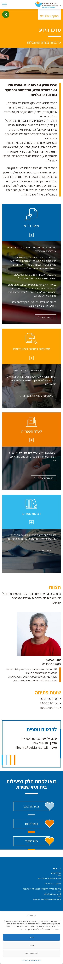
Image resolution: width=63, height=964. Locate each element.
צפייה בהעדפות (31, 953)
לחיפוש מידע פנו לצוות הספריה (38, 395)
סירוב (31, 945)
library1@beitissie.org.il (31, 747)
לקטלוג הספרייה (45, 478)
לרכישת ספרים (46, 550)
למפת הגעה (56, 873)
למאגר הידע (47, 317)
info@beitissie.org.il (52, 894)
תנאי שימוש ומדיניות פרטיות (31, 960)
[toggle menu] (4, 4)
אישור (31, 937)
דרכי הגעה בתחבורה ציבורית (49, 878)
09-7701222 (50, 883)
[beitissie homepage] (47, 4)
